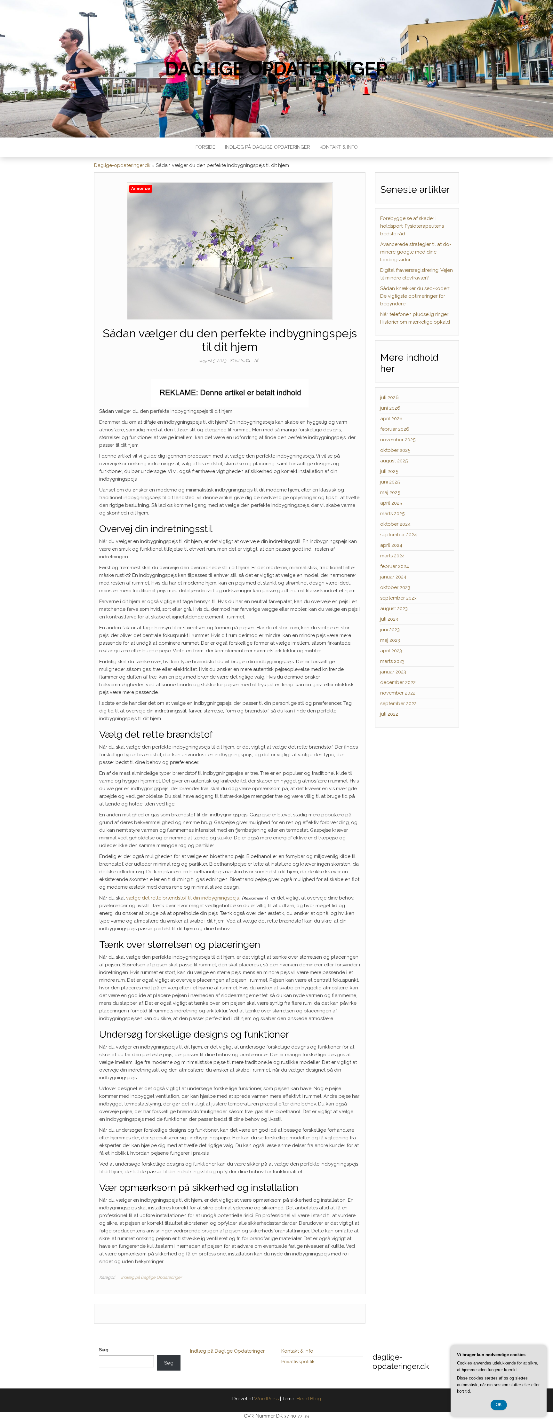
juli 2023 (389, 619)
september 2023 (398, 598)
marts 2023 (392, 661)
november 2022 (397, 693)
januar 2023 (393, 672)
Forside (205, 147)
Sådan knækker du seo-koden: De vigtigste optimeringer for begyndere (415, 296)
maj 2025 (390, 492)
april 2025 (391, 503)
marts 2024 (392, 556)
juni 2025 (390, 482)
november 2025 (397, 440)
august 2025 (394, 461)
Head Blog (309, 1399)
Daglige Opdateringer (276, 69)
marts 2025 (392, 513)
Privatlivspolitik (298, 1361)
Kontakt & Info (339, 147)
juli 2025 (389, 471)
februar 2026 (394, 429)
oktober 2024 (395, 524)
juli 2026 (389, 397)
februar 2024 (394, 566)
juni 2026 (390, 408)
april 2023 (391, 651)
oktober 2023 (395, 587)
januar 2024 (393, 577)
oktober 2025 (395, 450)
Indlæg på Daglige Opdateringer (267, 147)
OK (499, 1404)
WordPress (266, 1399)
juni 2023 (390, 630)
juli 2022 (389, 714)
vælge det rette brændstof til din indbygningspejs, (183, 898)
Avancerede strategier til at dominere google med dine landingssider (415, 252)
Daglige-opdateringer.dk (122, 165)
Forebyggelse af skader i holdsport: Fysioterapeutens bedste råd (412, 226)
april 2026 (391, 418)
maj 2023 (390, 640)
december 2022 (398, 682)
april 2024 (391, 545)
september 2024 (398, 535)
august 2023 (394, 608)
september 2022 (398, 703)
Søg (103, 1350)
